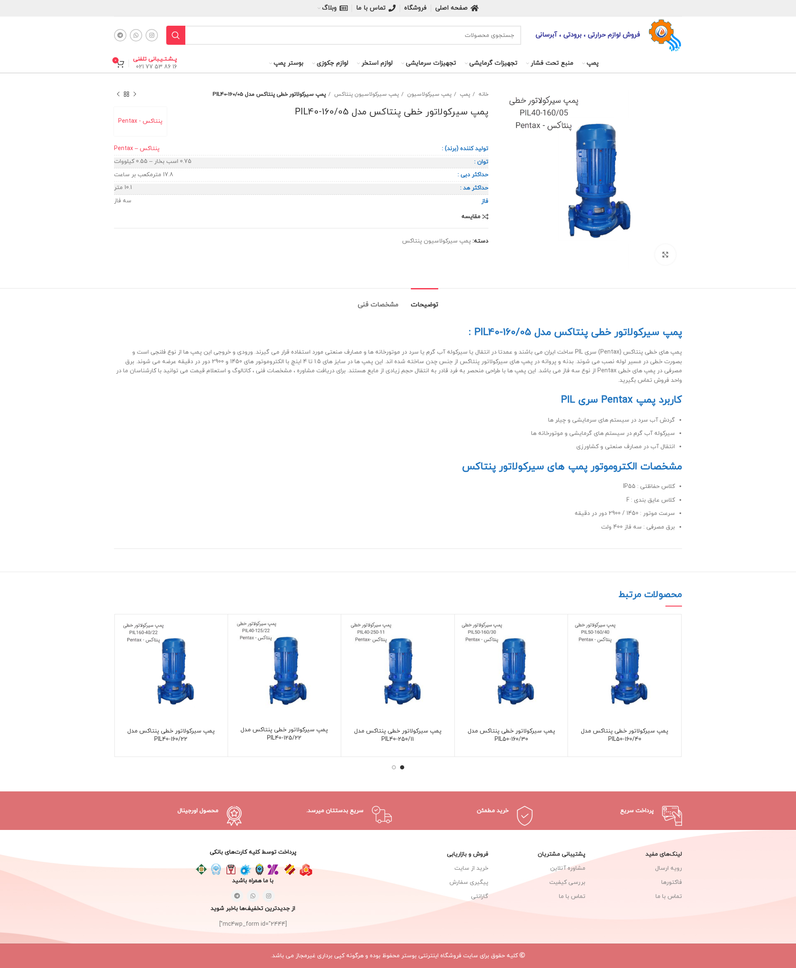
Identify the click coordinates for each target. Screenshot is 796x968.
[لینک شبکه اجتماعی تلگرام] (120, 35)
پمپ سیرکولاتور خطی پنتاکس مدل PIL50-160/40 (624, 735)
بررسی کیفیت (567, 882)
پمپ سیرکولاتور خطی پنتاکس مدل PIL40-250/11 (398, 735)
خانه (482, 94)
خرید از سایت (471, 868)
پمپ (464, 94)
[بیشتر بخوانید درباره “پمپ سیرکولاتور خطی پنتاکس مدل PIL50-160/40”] (578, 632)
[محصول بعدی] (118, 94)
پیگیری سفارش (468, 882)
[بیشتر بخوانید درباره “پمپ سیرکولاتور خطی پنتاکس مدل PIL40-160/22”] (124, 632)
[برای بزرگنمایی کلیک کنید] (665, 254)
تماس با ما (572, 896)
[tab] (424, 300)
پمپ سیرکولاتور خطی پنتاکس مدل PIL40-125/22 (284, 734)
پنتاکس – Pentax (137, 149)
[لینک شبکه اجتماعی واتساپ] (136, 35)
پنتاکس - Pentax (140, 121)
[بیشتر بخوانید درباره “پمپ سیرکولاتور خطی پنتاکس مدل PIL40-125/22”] (238, 632)
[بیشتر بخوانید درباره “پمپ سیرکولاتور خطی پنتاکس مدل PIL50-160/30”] (465, 632)
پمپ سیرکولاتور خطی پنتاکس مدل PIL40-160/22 (171, 735)
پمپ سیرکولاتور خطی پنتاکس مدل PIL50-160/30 (511, 735)
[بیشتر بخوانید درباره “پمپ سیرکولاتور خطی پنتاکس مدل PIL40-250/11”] (351, 632)
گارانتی (479, 896)
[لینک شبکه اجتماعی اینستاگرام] (152, 35)
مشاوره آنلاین (567, 868)
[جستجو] (175, 35)
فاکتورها (671, 882)
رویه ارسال (668, 868)
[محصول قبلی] (135, 94)
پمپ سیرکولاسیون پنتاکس (365, 94)
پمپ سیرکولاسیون (428, 94)
